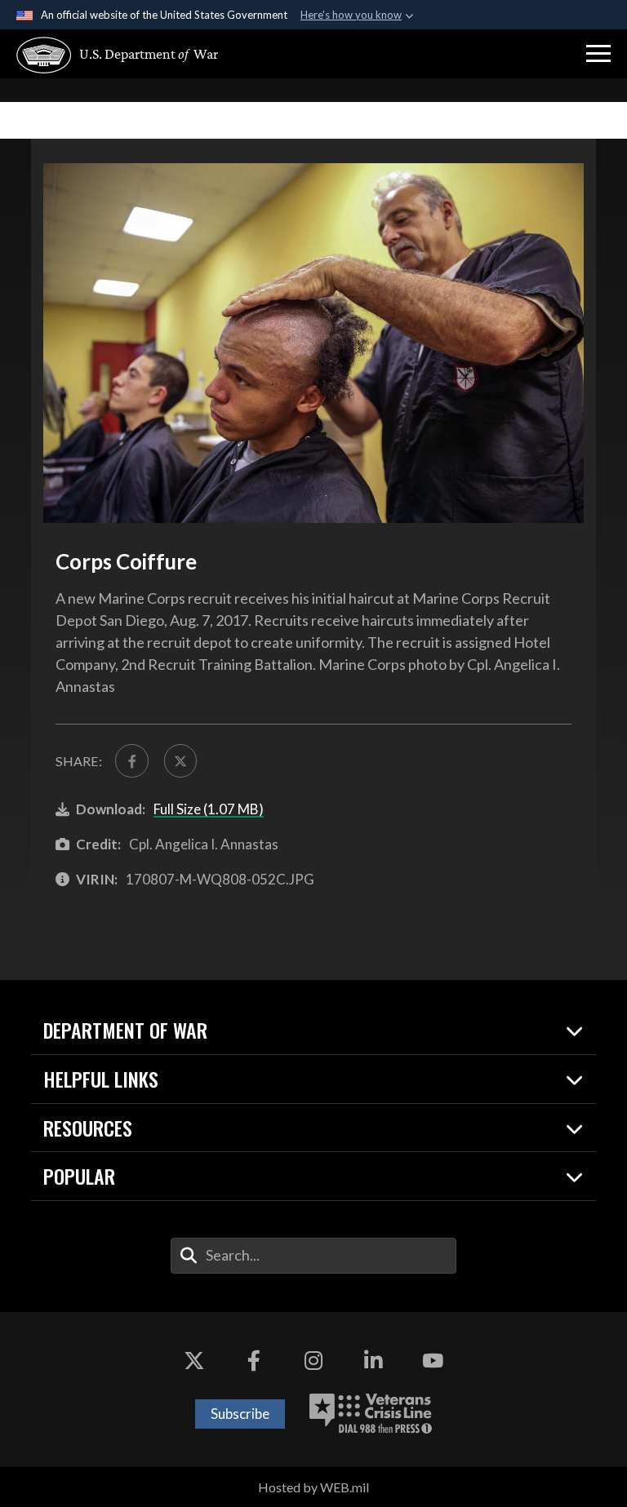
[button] (598, 54)
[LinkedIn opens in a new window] (373, 1361)
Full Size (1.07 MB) (208, 809)
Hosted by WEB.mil (313, 1487)
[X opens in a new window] (194, 1361)
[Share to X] (180, 760)
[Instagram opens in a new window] (313, 1361)
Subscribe (240, 1413)
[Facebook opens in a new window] (253, 1361)
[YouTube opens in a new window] (432, 1361)
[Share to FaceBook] (131, 760)
